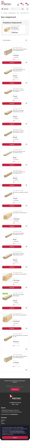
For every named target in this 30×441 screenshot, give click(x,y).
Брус (18, 12)
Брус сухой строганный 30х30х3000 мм (20, 193)
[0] (28, 5)
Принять (15, 437)
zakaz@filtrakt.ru (14, 414)
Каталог (5, 12)
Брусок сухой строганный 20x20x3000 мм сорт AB (18, 234)
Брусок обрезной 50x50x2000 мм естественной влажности (20, 357)
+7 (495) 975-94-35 (15, 402)
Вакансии (3, 420)
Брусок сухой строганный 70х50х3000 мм (18, 295)
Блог (2, 421)
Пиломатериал (12, 12)
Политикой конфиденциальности (17, 431)
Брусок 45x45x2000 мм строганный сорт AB (20, 336)
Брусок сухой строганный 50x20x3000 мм (18, 91)
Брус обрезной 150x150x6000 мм (20, 274)
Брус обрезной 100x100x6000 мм (15, 28)
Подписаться (15, 389)
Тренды (3, 423)
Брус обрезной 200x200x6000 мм (20, 314)
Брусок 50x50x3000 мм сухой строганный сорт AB (19, 172)
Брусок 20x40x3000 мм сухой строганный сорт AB (19, 70)
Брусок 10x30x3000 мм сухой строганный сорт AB (19, 152)
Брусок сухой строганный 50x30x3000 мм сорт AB (18, 111)
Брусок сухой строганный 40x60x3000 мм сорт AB (18, 254)
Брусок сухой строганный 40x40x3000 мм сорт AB (18, 131)
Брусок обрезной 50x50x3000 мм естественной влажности (20, 50)
